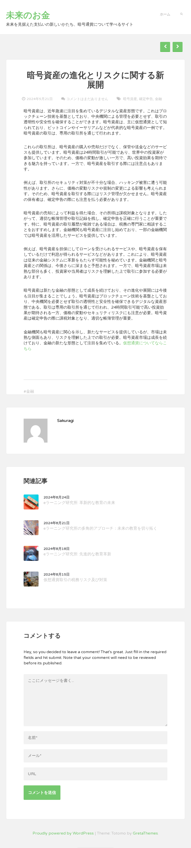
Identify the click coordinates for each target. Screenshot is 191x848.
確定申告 (146, 99)
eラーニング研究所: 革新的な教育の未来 (79, 500)
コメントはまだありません (87, 99)
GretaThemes (145, 833)
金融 (158, 99)
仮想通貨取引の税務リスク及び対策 (75, 577)
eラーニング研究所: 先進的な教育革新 (77, 552)
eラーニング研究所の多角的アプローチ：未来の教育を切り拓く (100, 526)
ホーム (165, 14)
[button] (181, 13)
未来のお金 (28, 15)
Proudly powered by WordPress (63, 833)
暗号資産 (130, 99)
